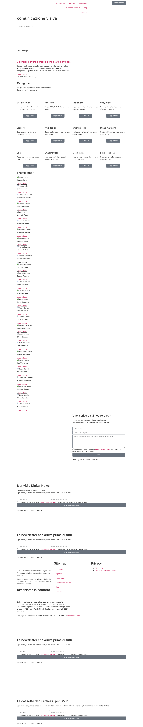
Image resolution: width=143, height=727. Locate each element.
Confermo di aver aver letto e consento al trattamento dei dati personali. (53, 502)
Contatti (84, 12)
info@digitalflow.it (73, 616)
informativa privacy (48, 549)
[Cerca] (18, 30)
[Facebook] (46, 595)
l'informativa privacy (103, 449)
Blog (85, 8)
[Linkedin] (35, 595)
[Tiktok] (30, 595)
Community (60, 3)
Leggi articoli (22, 184)
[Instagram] (24, 595)
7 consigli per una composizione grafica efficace (44, 61)
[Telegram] (40, 595)
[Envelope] (19, 595)
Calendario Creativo (72, 8)
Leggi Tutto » (22, 74)
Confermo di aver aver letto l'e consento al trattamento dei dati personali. (53, 549)
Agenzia (72, 3)
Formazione (83, 3)
